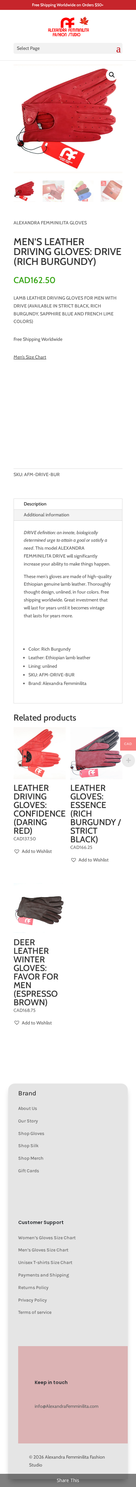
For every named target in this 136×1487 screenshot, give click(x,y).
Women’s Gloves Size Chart (47, 1238)
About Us (27, 1108)
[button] (112, 75)
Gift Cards (28, 1171)
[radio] (24, 395)
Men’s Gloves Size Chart (43, 1250)
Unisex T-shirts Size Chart (45, 1262)
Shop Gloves (31, 1133)
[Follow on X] (79, 1394)
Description (35, 504)
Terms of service (34, 1312)
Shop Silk (28, 1145)
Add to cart (63, 445)
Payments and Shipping (43, 1275)
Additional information (46, 515)
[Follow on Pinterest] (92, 1394)
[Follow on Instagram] (40, 1394)
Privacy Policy (32, 1300)
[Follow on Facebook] (66, 1394)
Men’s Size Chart (30, 357)
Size (21, 379)
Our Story (28, 1121)
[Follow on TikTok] (106, 1394)
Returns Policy (33, 1287)
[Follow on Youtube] (53, 1394)
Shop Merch (31, 1158)
